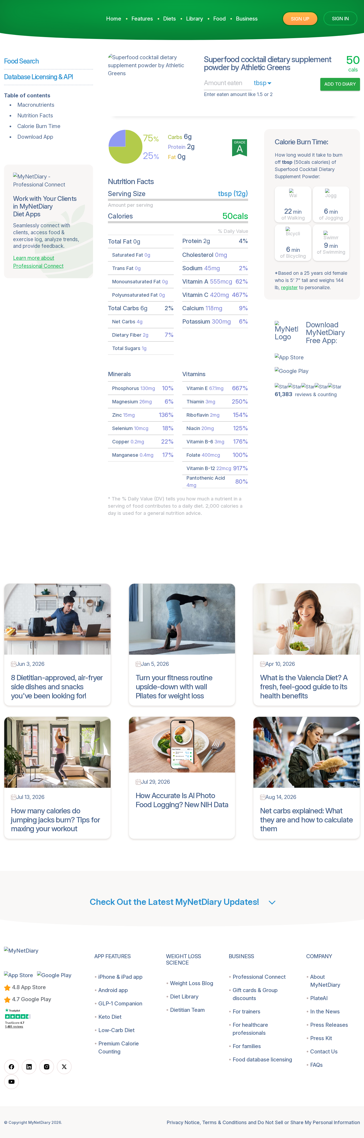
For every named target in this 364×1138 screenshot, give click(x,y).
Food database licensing (262, 1059)
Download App (35, 137)
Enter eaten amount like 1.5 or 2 (238, 94)
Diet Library (184, 996)
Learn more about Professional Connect (38, 262)
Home (113, 18)
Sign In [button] (340, 18)
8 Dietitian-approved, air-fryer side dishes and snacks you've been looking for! (57, 686)
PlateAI (319, 998)
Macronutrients (35, 105)
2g (181, 146)
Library (194, 18)
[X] (64, 1066)
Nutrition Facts (35, 115)
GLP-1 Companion (120, 1003)
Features (142, 18)
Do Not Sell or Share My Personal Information (309, 1122)
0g (177, 157)
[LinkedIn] (29, 1066)
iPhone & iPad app (120, 977)
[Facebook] (11, 1066)
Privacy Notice (183, 1122)
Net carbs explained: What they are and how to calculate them (306, 819)
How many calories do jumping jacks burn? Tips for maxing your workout (55, 819)
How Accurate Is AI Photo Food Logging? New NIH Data (182, 800)
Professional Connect (259, 977)
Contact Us (324, 1051)
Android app (113, 990)
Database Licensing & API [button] (38, 77)
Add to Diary (340, 84)
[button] (317, 357)
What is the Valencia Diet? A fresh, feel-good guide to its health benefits (303, 686)
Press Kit (321, 1038)
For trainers (246, 1011)
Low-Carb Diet (116, 1030)
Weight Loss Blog (191, 983)
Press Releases (329, 1025)
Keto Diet (110, 1017)
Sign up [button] (300, 19)
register (289, 287)
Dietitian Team (187, 1010)
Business (247, 18)
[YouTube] (11, 1081)
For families (247, 1046)
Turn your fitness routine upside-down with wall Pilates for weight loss (174, 686)
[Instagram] (46, 1066)
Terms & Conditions (224, 1122)
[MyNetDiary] (44, 16)
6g (180, 137)
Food (219, 18)
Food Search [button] (21, 61)
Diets (169, 18)
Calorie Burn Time (38, 126)
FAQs (316, 1065)
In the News (325, 1011)
